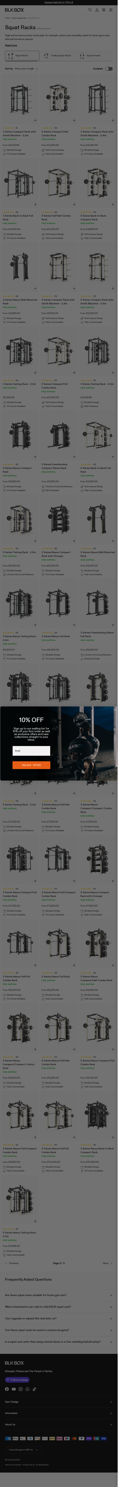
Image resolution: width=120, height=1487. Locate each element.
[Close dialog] (115, 710)
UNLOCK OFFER (31, 765)
